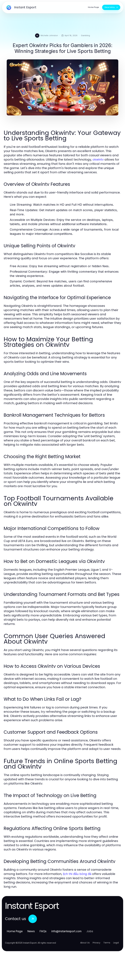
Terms (106, 942)
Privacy (96, 942)
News (31, 931)
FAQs (43, 931)
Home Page (15, 931)
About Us (85, 942)
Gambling (85, 35)
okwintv (98, 159)
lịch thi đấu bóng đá (77, 874)
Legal (116, 942)
